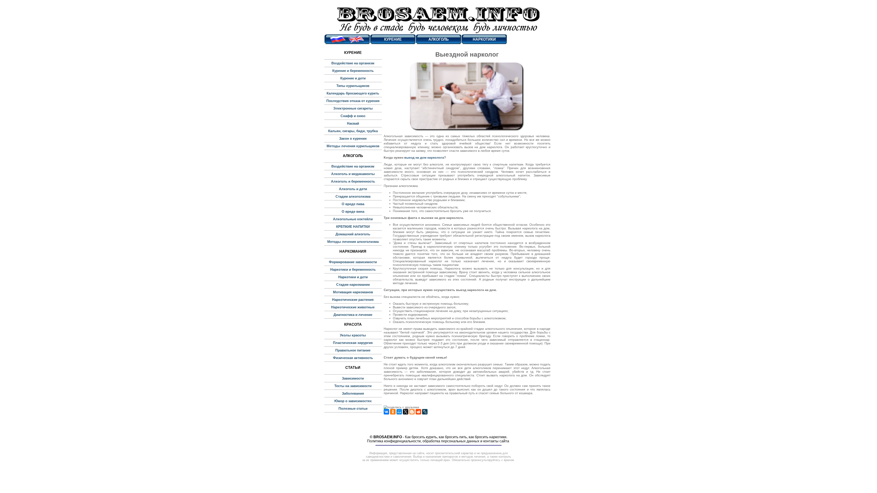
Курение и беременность (353, 71)
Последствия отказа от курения (353, 101)
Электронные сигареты (353, 108)
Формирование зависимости (353, 262)
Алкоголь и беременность (353, 181)
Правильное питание (352, 350)
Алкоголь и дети (353, 189)
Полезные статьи (352, 408)
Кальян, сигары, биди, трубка (353, 131)
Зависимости (353, 378)
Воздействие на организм (352, 63)
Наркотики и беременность (353, 269)
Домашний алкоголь (352, 234)
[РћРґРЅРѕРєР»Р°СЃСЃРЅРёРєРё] (393, 411)
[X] (405, 411)
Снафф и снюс (353, 116)
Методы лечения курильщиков (353, 146)
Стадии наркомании (353, 284)
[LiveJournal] (425, 411)
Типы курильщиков (352, 86)
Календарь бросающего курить (353, 93)
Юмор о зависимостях (353, 401)
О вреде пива (353, 204)
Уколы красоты (353, 335)
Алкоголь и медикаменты (353, 174)
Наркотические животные (353, 307)
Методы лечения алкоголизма (353, 242)
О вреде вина (353, 211)
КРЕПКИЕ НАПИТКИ (353, 226)
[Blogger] (412, 411)
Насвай (353, 123)
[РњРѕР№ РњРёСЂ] (399, 411)
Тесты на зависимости (353, 386)
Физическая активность (353, 358)
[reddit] (418, 411)
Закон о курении (353, 138)
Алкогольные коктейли (353, 219)
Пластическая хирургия (353, 343)
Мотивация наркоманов (353, 292)
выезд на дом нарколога (424, 157)
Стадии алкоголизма (352, 196)
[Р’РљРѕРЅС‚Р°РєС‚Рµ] (386, 411)
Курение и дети (353, 78)
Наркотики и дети (353, 277)
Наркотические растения (353, 300)
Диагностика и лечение (352, 315)
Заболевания (353, 393)
